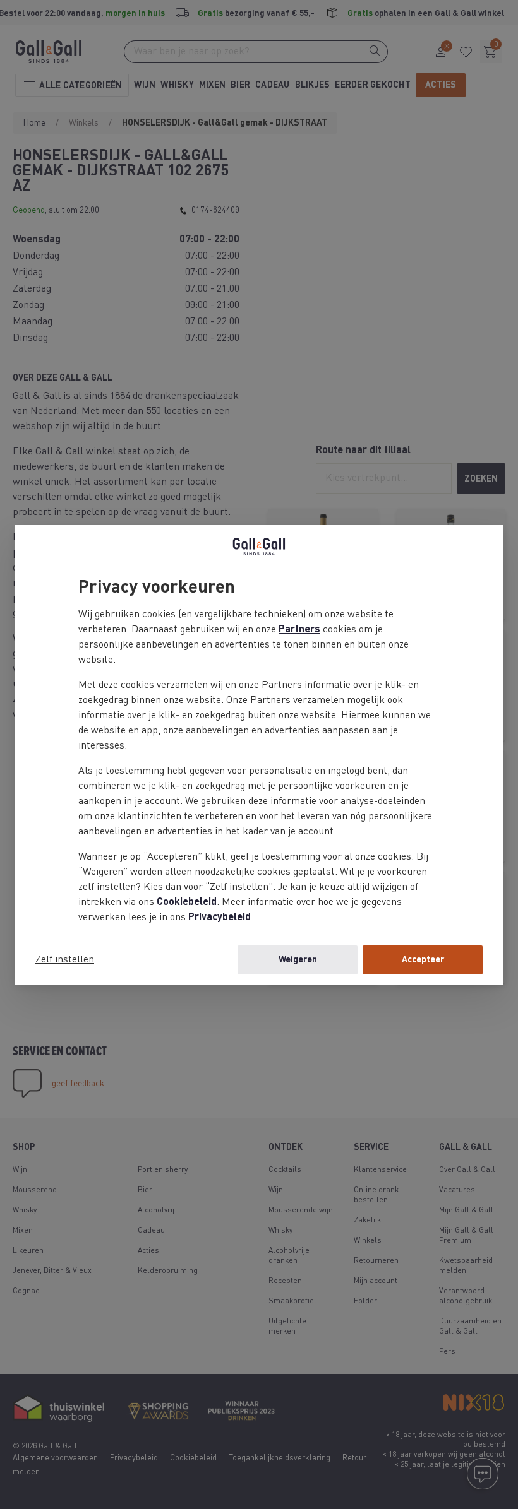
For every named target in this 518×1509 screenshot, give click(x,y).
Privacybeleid (219, 918)
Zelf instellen (64, 960)
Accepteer (423, 960)
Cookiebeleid (187, 902)
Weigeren (298, 960)
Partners (299, 630)
